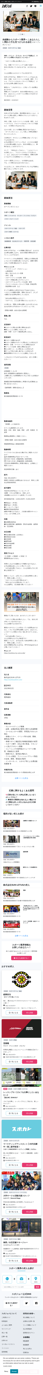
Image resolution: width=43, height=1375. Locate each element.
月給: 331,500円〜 (10, 1005)
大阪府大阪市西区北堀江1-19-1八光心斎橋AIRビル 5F (20, 1057)
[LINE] (35, 6)
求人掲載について (29, 1317)
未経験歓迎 (8, 241)
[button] (6, 24)
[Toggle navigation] (41, 6)
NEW (5, 1089)
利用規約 (5, 1321)
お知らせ (5, 1340)
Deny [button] (6, 1371)
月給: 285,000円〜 (10, 1054)
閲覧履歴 (26, 1341)
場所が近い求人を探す (13, 813)
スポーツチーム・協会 (14, 48)
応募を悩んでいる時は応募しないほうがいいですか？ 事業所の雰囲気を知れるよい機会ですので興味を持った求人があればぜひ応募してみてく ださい (21, 800)
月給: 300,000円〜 (10, 1106)
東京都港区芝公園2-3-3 (12, 1160)
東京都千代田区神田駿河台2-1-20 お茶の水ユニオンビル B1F (21, 1256)
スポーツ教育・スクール (11, 231)
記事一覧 (5, 1336)
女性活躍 (32, 241)
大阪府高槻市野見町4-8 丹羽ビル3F (15, 1207)
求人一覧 (5, 1333)
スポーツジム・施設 (14, 1239)
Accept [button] (14, 1371)
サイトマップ (6, 1329)
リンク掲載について (29, 1325)
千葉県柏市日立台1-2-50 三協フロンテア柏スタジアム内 (21, 1008)
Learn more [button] (7, 1366)
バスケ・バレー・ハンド (11, 219)
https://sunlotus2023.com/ (13, 680)
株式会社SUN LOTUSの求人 (16, 885)
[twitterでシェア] (31, 6)
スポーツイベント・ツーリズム (18, 1192)
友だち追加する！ (22, 958)
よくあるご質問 (7, 1325)
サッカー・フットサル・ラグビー (26, 215)
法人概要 (8, 668)
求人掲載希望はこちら (37, 1)
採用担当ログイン (29, 1333)
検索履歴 (26, 1345)
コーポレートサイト (8, 1344)
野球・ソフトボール (10, 215)
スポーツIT (22, 228)
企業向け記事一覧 (29, 1321)
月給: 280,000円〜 (10, 1158)
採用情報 (5, 1352)
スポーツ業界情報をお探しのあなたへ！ (21, 946)
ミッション (5, 1348)
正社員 (5, 48)
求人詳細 (29, 1013)
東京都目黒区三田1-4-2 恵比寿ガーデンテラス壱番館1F (21, 1108)
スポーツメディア (14, 1140)
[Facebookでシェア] (27, 6)
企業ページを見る (21, 778)
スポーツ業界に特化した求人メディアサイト (11, 1)
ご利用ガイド (6, 1317)
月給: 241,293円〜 (10, 1205)
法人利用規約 (27, 1329)
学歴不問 (26, 241)
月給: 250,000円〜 (10, 1253)
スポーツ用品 (13, 1040)
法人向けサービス (17, 241)
